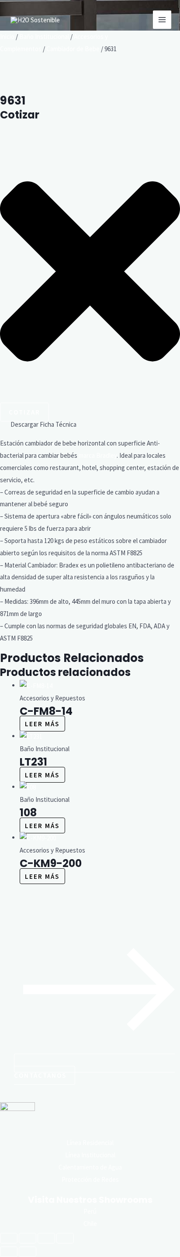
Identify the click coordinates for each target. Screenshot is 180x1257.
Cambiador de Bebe (73, 49)
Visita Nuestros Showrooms (90, 1200)
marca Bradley (98, 455)
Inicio (7, 36)
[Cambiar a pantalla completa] (27, 1238)
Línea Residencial (90, 1143)
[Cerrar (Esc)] (65, 1238)
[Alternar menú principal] (162, 19)
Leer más (42, 724)
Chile (90, 1223)
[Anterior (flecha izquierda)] (8, 1252)
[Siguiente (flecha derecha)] (27, 1252)
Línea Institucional (90, 1155)
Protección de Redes (90, 1179)
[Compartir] (46, 1238)
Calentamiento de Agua (90, 1167)
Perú (90, 1211)
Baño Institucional (44, 36)
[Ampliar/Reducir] (8, 1238)
